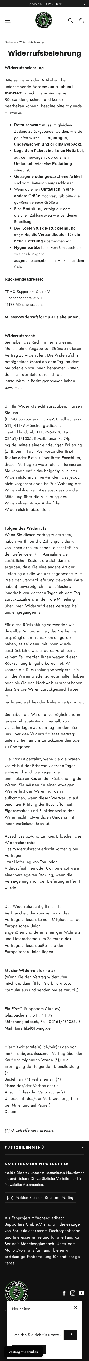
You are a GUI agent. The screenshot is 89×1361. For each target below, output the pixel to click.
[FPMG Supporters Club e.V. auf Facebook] (64, 1293)
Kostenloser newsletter (37, 1163)
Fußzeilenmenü (24, 1147)
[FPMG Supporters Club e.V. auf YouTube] (81, 1293)
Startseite (10, 42)
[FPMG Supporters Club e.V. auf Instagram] (72, 1293)
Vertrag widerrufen (23, 1351)
